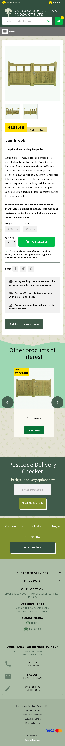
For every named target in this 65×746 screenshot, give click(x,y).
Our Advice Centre (33, 718)
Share (15, 269)
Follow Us (35, 629)
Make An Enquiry (32, 723)
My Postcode (32, 503)
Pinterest (31, 269)
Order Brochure (32, 547)
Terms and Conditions (32, 714)
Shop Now (34, 430)
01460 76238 (14, 3)
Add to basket (36, 242)
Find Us (35, 623)
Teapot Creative (32, 740)
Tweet (23, 269)
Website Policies (32, 710)
